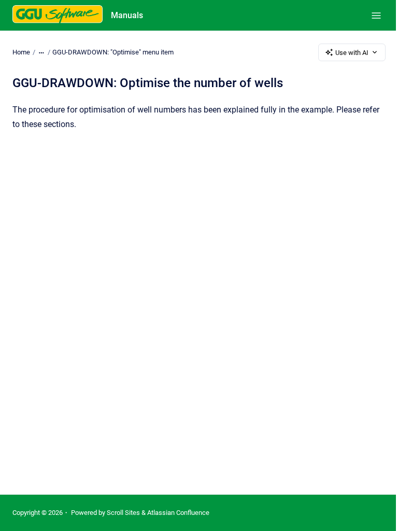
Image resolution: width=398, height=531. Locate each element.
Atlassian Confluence (178, 512)
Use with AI (351, 53)
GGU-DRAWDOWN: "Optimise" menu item (113, 52)
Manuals (127, 15)
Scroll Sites (123, 512)
